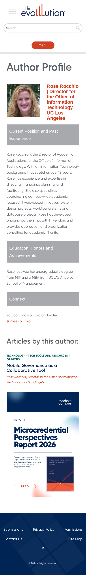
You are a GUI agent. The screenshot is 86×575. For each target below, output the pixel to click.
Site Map (75, 539)
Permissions (73, 529)
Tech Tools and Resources (48, 355)
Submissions (13, 529)
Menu (43, 45)
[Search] (78, 28)
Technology (16, 355)
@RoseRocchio (19, 321)
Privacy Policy (43, 529)
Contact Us (13, 539)
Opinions (13, 359)
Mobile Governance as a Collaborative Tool (32, 368)
